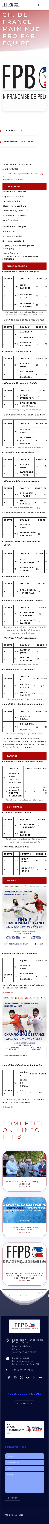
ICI (25, 988)
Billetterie (7, 179)
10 (20, 1296)
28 (38, 1296)
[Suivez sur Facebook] (8, 1377)
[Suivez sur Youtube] (27, 1377)
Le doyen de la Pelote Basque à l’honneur (24, 1183)
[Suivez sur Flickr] (40, 1377)
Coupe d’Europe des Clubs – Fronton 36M (24, 1229)
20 (26, 1296)
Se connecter (25, 1403)
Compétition (11, 141)
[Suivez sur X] (21, 1377)
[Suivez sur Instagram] (15, 1377)
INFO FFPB (27, 141)
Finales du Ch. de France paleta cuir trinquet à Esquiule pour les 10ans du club (24, 1275)
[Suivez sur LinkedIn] (34, 1377)
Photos (20, 179)
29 (44, 1296)
